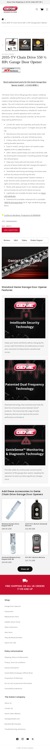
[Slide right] (47, 45)
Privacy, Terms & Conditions (15, 662)
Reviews (7, 240)
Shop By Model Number (13, 637)
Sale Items (9, 632)
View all (25, 569)
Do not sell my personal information (18, 683)
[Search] (36, 9)
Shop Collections (11, 627)
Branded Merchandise (13, 724)
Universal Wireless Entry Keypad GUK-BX (11, 558)
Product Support (37, 240)
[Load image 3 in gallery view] (38, 45)
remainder (46, 240)
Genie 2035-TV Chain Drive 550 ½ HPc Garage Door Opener (24, 23)
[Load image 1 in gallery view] (12, 45)
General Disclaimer (12, 668)
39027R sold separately (13, 202)
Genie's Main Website (12, 713)
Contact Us (9, 708)
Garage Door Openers (13, 606)
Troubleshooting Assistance (15, 729)
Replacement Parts (12, 617)
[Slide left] (2, 45)
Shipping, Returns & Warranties (16, 657)
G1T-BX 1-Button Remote (35, 557)
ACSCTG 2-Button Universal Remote (36, 525)
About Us (8, 703)
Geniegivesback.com (12, 719)
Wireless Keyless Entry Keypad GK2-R (10, 525)
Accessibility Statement (13, 688)
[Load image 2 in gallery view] (25, 45)
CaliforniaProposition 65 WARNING (22, 215)
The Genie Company (27, 748)
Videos (24, 240)
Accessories (9, 611)
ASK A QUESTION (10, 230)
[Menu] (47, 9)
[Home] (3, 19)
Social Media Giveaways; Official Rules (19, 673)
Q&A (16, 240)
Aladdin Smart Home (12, 622)
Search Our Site (10, 643)
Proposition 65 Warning (13, 678)
